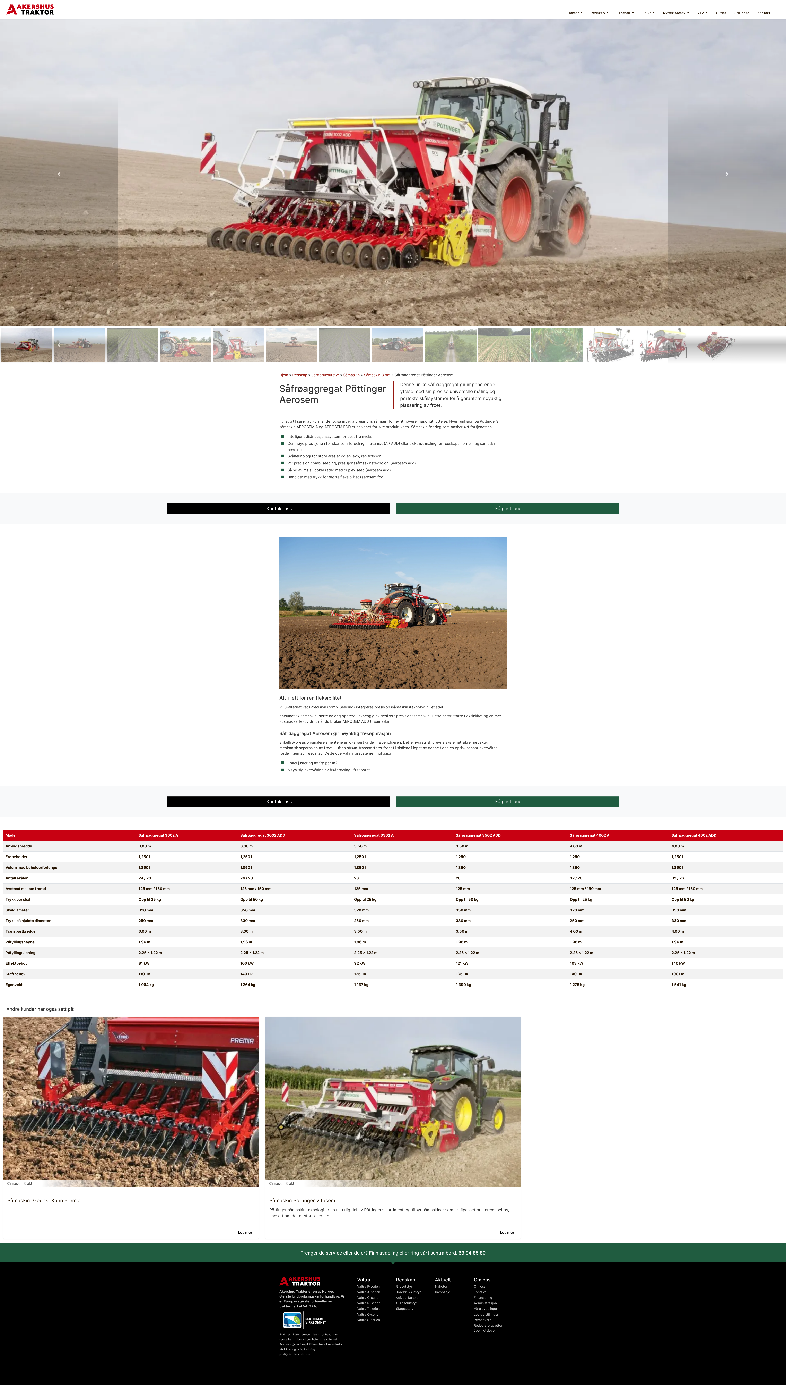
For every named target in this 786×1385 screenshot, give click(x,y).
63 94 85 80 (472, 1253)
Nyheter (441, 1286)
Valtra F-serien (368, 1286)
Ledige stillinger (486, 1314)
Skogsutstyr (405, 1309)
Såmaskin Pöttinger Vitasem (302, 1201)
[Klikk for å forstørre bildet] (393, 172)
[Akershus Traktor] (30, 9)
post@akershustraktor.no (295, 1354)
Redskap (299, 375)
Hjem (283, 375)
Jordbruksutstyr (325, 375)
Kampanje (442, 1292)
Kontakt (480, 1292)
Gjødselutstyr (406, 1303)
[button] (59, 174)
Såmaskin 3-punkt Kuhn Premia (44, 1201)
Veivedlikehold (407, 1297)
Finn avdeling (383, 1253)
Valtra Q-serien (368, 1314)
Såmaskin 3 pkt (377, 375)
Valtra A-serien (368, 1292)
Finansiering (483, 1297)
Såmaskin (351, 375)
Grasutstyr (404, 1286)
